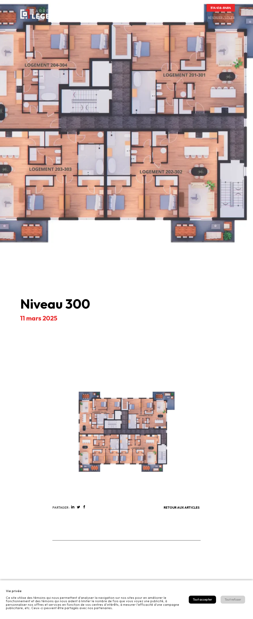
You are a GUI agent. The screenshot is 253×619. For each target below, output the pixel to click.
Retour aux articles (182, 507)
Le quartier (167, 18)
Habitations (107, 18)
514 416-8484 (221, 8)
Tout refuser (233, 599)
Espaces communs (137, 18)
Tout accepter (202, 599)
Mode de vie (192, 18)
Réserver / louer (221, 18)
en (199, 8)
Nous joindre (170, 8)
